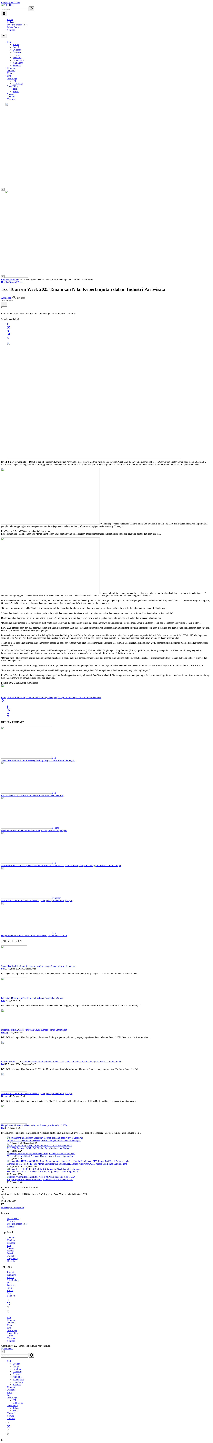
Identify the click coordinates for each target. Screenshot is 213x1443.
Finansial (11, 1261)
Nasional (11, 1248)
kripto (9, 1288)
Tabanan (17, 1384)
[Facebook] (7, 324)
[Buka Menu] (4, 13)
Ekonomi (11, 1243)
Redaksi (10, 22)
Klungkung (18, 1382)
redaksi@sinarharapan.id (12, 1207)
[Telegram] (8, 331)
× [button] (2, 1351)
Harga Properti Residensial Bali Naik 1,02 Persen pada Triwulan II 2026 (34, 935)
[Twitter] (8, 328)
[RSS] (8, 1312)
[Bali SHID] (7, 5)
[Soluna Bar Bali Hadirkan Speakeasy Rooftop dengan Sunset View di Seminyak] (26, 758)
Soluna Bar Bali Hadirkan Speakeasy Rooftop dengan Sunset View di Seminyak (38, 760)
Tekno (16, 1408)
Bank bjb (11, 1295)
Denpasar (56, 898)
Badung (55, 828)
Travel (20, 282)
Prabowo (11, 1285)
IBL (15, 1400)
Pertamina (11, 1275)
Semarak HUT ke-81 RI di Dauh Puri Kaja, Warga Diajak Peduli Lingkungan (36, 900)
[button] (31, 8)
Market (10, 1250)
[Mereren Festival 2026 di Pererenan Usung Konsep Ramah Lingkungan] (26, 828)
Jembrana (17, 1377)
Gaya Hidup (12, 1258)
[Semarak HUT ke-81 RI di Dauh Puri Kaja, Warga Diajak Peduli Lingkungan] (26, 898)
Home (10, 19)
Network (13, 282)
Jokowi (10, 1272)
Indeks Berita (13, 27)
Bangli (16, 1366)
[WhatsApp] (8, 338)
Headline (5, 282)
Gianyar (16, 1374)
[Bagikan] (4, 304)
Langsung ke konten (10, 2)
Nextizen (11, 30)
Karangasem (18, 1379)
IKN (9, 1282)
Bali (54, 758)
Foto (9, 1328)
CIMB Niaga (13, 1280)
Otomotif (11, 1256)
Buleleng (17, 1369)
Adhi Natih (6, 298)
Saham (10, 1290)
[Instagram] (8, 1307)
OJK (9, 1293)
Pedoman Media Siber (17, 24)
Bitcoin (10, 1277)
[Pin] (8, 335)
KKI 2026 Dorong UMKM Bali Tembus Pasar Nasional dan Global (32, 795)
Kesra (9, 1325)
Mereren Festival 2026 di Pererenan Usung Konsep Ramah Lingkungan (34, 830)
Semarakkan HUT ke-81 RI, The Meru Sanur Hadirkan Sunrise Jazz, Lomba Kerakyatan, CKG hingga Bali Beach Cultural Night (61, 865)
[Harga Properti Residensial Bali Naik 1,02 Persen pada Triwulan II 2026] (26, 933)
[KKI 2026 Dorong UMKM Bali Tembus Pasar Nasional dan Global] (26, 793)
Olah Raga (12, 1330)
